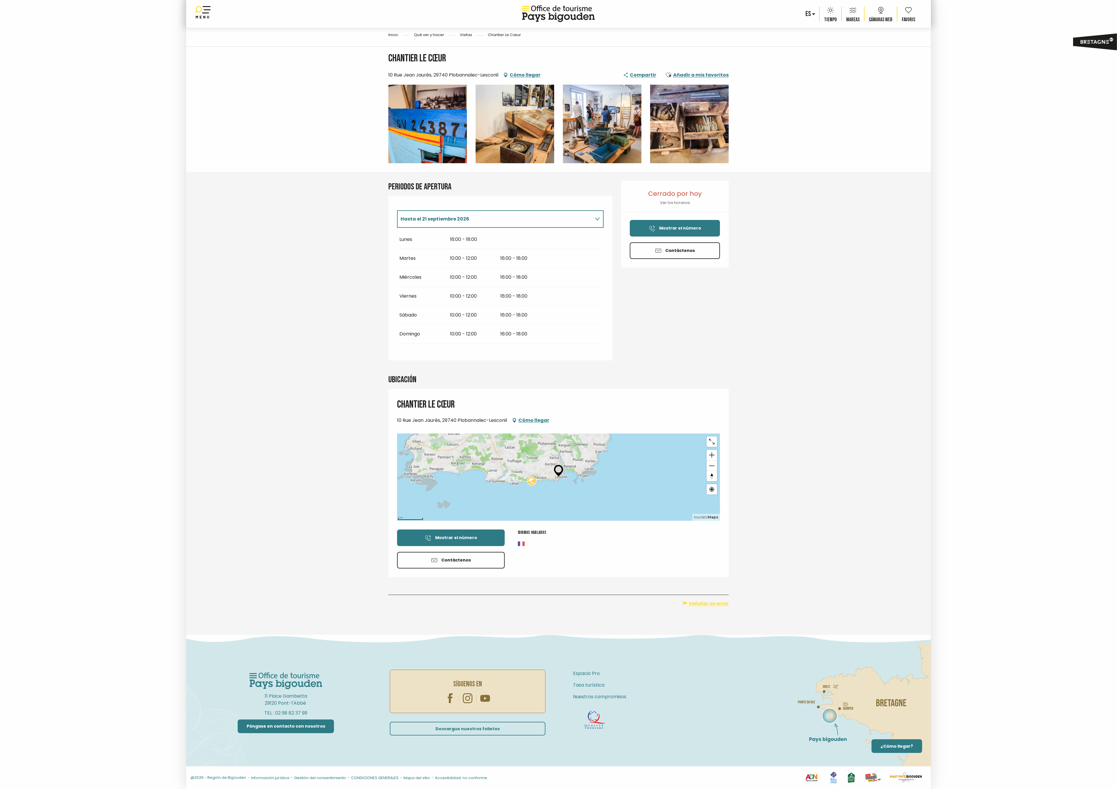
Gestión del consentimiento (320, 778)
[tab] (494, 219)
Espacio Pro (586, 673)
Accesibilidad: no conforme (461, 778)
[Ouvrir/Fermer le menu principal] (202, 14)
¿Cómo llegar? (897, 746)
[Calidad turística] (595, 719)
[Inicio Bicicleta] (851, 778)
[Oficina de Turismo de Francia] (833, 778)
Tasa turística (588, 685)
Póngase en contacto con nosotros (286, 726)
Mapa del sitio (416, 778)
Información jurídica (270, 778)
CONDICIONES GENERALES (375, 778)
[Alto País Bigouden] (905, 778)
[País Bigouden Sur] (872, 778)
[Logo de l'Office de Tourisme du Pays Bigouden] (286, 681)
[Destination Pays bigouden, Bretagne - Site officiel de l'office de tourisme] (558, 14)
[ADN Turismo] (811, 778)
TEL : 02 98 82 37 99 (285, 713)
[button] (809, 14)
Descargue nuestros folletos (467, 729)
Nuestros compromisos (599, 696)
